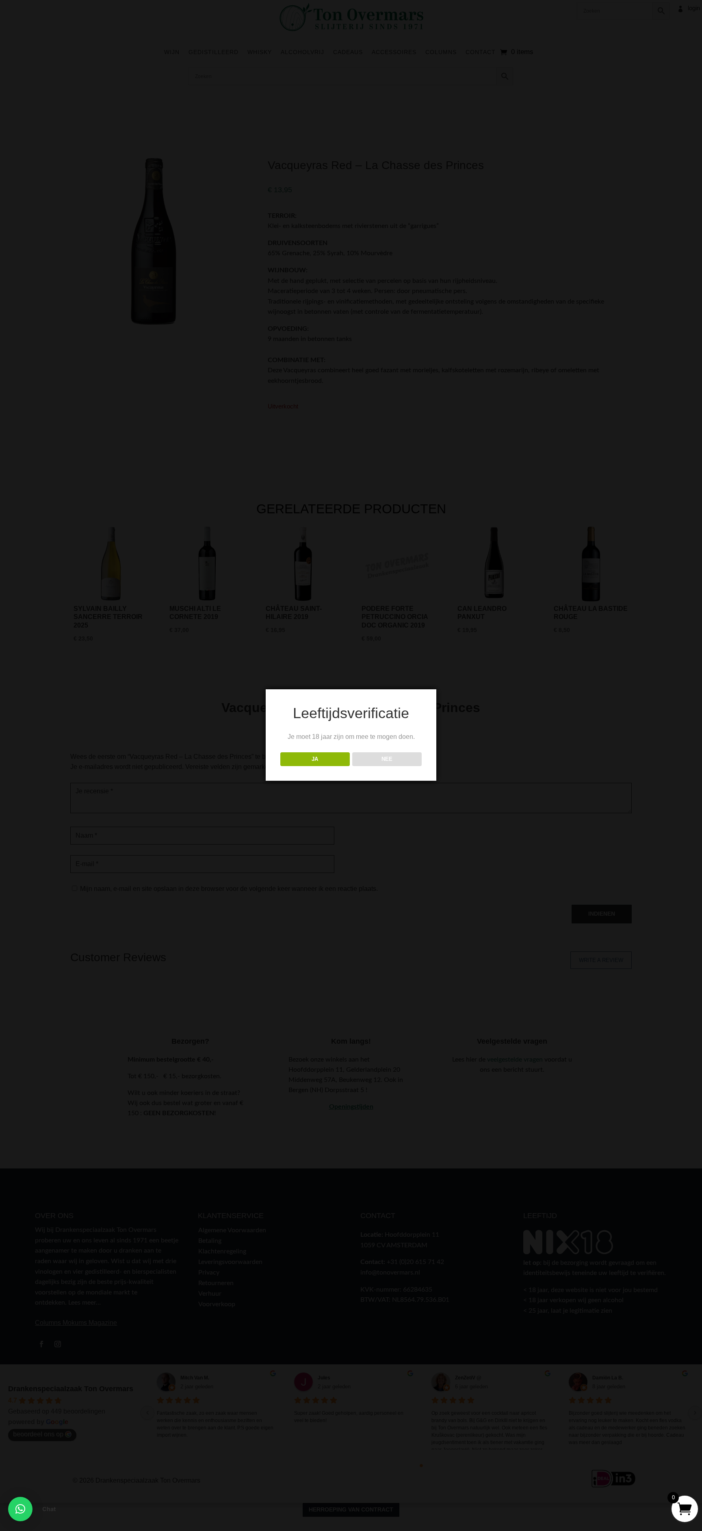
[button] (20, 1509)
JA (315, 759)
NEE (386, 759)
